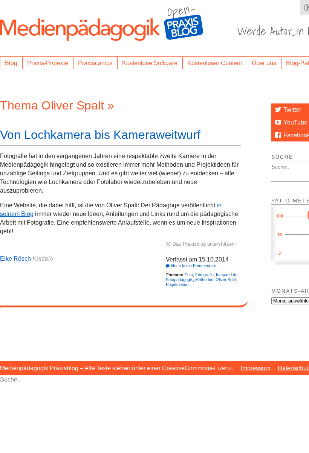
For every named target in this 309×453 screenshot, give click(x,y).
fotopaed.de (226, 274)
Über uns (264, 63)
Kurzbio (42, 258)
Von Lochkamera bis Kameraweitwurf (100, 134)
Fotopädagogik (179, 279)
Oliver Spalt (226, 279)
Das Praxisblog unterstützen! (204, 244)
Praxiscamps (95, 63)
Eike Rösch (15, 258)
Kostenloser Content (214, 63)
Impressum (255, 368)
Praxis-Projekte (47, 63)
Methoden (204, 279)
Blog (11, 63)
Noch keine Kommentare (193, 265)
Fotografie (204, 274)
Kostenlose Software (149, 63)
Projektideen (177, 284)
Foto (189, 274)
